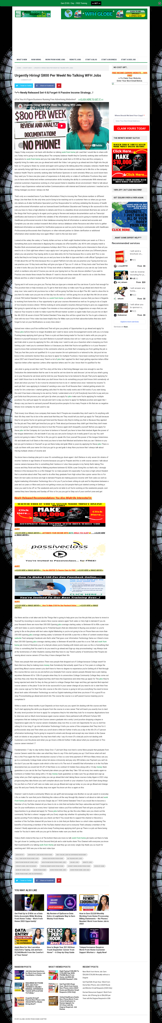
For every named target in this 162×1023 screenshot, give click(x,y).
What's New (27, 68)
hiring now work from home (53, 858)
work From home (79, 838)
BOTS (71, 533)
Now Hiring (36, 60)
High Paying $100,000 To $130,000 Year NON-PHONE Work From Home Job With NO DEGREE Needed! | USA (69, 975)
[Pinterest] (59, 85)
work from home (68, 152)
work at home (99, 866)
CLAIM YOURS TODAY (131, 128)
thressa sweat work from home (52, 866)
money (47, 665)
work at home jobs (22, 870)
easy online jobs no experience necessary (71, 855)
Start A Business (109, 60)
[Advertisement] (81, 39)
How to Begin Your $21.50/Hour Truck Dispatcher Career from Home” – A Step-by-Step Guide (61, 950)
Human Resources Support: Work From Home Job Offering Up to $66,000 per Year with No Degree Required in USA (97, 995)
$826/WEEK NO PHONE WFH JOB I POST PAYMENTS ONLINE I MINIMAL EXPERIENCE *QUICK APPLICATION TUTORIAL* (34, 988)
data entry (20, 855)
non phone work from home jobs (54, 862)
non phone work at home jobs (26, 862)
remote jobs (87, 862)
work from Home (46, 845)
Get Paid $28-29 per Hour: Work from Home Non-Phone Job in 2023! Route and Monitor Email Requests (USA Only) (69, 988)
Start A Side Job (128, 60)
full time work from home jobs (27, 858)
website (18, 638)
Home (19, 68)
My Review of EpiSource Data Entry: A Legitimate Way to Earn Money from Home (61, 916)
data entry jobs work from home (40, 855)
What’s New (22, 60)
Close (159, 3)
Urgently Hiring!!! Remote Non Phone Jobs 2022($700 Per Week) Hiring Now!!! (35, 1001)
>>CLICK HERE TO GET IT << (52, 99)
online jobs (74, 862)
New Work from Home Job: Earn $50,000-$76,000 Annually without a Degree (96, 975)
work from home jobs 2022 (79, 870)
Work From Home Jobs (55, 60)
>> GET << (96, 3)
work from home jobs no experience (29, 874)
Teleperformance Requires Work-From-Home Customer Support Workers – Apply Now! (93, 950)
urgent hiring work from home (79, 866)
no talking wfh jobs (74, 858)
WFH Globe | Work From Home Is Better (31, 1019)
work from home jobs (58, 870)
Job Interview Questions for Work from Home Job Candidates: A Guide (35, 973)
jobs (22, 332)
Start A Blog (91, 60)
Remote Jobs (75, 60)
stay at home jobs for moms (26, 866)
